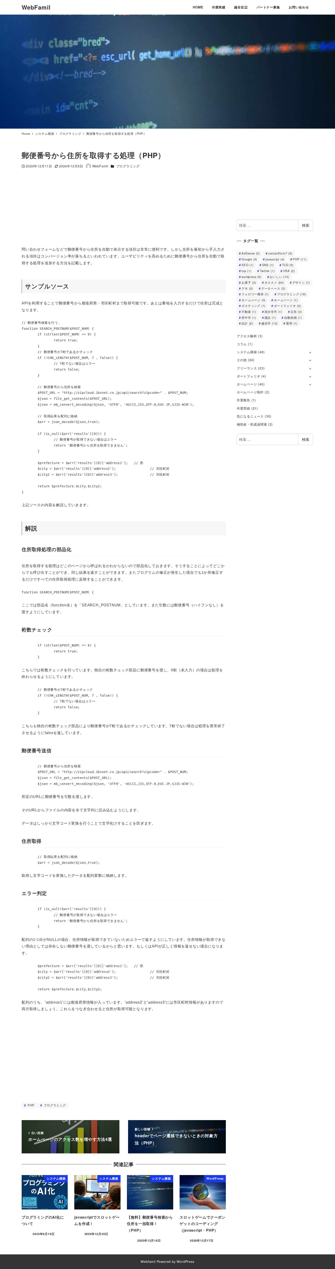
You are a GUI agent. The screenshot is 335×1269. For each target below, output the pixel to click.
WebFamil (36, 7)
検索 (305, 225)
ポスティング (253, 306)
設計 (247, 323)
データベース (273, 288)
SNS (268, 265)
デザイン (301, 282)
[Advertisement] (158, 207)
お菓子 (249, 282)
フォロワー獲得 (255, 294)
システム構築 (247, 352)
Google (249, 259)
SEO (248, 265)
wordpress (251, 277)
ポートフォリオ (287, 306)
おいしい (279, 277)
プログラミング (128, 166)
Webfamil (148, 1261)
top (246, 271)
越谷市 (269, 323)
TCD (288, 265)
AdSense (251, 253)
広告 (296, 311)
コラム (242, 344)
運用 (291, 323)
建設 (270, 317)
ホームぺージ (253, 300)
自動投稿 (293, 317)
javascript (274, 259)
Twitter (267, 271)
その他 (242, 360)
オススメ (274, 282)
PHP (30, 1105)
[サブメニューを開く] (310, 352)
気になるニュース (250, 416)
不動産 (249, 311)
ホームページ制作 (250, 392)
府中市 (249, 317)
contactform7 (280, 253)
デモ (247, 288)
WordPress (185, 1261)
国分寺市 (273, 311)
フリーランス (247, 368)
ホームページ (286, 300)
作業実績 (243, 408)
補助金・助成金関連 (252, 424)
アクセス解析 (247, 336)
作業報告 (243, 400)
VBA (289, 271)
